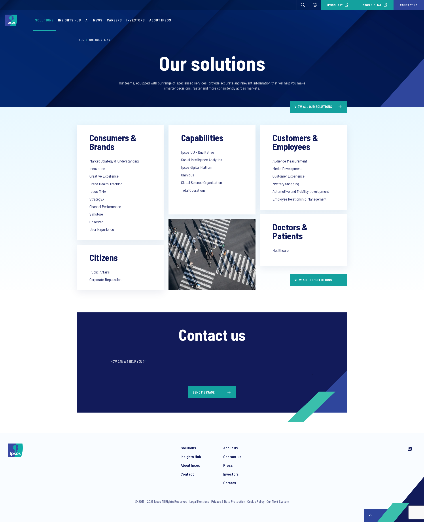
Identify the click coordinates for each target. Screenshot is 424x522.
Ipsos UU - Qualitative (197, 152)
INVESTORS (135, 20)
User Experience (101, 229)
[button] (303, 5)
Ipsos (80, 40)
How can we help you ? (128, 361)
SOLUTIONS (44, 20)
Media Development (287, 168)
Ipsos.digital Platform (197, 167)
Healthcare (281, 250)
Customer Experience (289, 176)
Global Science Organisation (201, 182)
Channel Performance (105, 206)
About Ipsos (190, 465)
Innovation (97, 168)
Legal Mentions (199, 501)
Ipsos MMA (97, 191)
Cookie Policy (255, 501)
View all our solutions (313, 107)
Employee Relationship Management (300, 199)
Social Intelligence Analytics (201, 159)
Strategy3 (96, 199)
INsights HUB (69, 20)
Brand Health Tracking (105, 183)
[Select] (315, 5)
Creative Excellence (104, 176)
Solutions (188, 447)
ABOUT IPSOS (160, 20)
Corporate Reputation (105, 279)
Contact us (409, 5)
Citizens (103, 257)
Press (228, 465)
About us (230, 447)
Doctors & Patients (290, 231)
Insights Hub (191, 456)
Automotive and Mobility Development (301, 191)
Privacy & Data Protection (228, 501)
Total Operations (193, 190)
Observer (96, 221)
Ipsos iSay (335, 5)
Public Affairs (99, 272)
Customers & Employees (295, 142)
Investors (231, 474)
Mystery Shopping (286, 183)
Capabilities (202, 137)
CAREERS (114, 20)
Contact (187, 474)
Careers (229, 482)
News (97, 20)
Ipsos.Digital (372, 5)
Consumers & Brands (112, 142)
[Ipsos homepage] (12, 20)
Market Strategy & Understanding (114, 161)
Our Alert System (278, 501)
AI (87, 20)
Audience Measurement (290, 161)
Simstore (96, 214)
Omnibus (187, 174)
